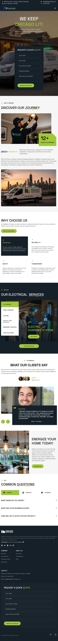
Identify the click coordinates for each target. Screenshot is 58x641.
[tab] (10, 304)
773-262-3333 (45, 3)
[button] (55, 8)
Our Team (18, 553)
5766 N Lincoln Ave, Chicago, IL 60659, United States (15, 1)
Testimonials (19, 556)
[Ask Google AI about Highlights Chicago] (5, 545)
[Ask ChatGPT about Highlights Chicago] (2, 545)
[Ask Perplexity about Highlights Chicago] (13, 545)
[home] (9, 8)
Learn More (29, 39)
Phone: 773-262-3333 (7, 576)
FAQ (17, 559)
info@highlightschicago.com (48, 1)
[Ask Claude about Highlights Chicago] (7, 545)
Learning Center (5, 559)
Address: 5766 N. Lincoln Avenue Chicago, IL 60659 (15, 573)
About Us (3, 553)
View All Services (29, 346)
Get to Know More (8, 231)
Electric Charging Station (40, 328)
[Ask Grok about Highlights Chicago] (10, 545)
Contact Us (37, 466)
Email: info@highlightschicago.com (11, 579)
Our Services (4, 556)
